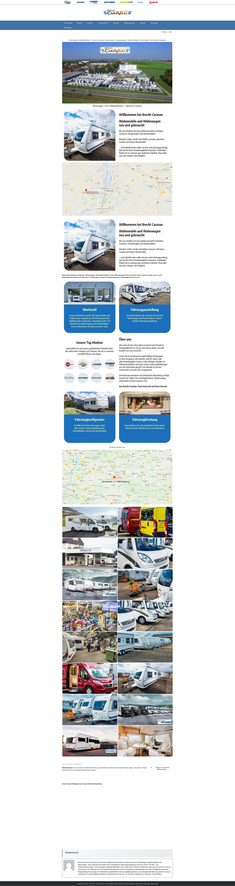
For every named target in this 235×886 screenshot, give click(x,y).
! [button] (125, 447)
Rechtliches (111, 883)
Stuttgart (93, 770)
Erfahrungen (147, 883)
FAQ (106, 883)
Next (170, 32)
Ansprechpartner (100, 883)
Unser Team (92, 883)
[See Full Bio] (162, 874)
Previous (164, 32)
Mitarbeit (121, 883)
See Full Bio (156, 874)
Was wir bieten (139, 883)
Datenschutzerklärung (129, 883)
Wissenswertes (154, 883)
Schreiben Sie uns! (71, 852)
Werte (116, 883)
